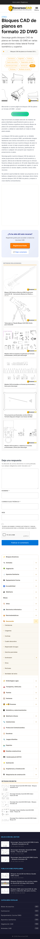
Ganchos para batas (12, 65)
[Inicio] (3, 51)
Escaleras (7, 734)
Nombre (5, 490)
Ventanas (7, 698)
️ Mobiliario (8, 592)
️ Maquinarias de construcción (14, 774)
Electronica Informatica (12, 610)
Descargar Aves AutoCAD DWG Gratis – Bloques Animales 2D (24, 858)
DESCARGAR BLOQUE (20, 114)
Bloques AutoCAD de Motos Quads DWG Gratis (23, 874)
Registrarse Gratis (20, 246)
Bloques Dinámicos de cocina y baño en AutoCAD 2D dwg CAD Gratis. (24, 882)
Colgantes (21, 58)
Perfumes (12, 69)
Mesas (5, 598)
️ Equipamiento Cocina (11, 580)
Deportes (7, 745)
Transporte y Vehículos (12, 687)
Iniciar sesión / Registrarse (20, 2)
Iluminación (8, 763)
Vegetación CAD (7, 924)
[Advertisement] (20, 205)
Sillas (6, 604)
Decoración (8, 621)
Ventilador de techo (24, 69)
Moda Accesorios (7, 906)
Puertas (7, 693)
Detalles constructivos (12, 751)
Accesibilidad (9, 586)
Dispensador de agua (27, 62)
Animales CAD (6, 928)
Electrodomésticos (10, 615)
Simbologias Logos (11, 681)
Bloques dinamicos (11, 557)
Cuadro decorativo (12, 62)
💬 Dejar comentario (20, 252)
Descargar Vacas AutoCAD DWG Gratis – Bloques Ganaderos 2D (25, 843)
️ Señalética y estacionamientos (14, 710)
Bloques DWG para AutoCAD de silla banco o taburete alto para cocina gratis (24, 890)
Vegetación (8, 568)
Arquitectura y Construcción (14, 769)
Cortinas (29, 58)
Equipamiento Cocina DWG (11, 915)
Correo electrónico (11, 501)
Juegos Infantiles (10, 739)
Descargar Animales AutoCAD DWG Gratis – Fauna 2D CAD (23, 850)
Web (3, 512)
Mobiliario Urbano (10, 716)
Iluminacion (24, 65)
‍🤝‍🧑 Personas (9, 704)
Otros (4, 16)
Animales (7, 563)
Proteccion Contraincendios (14, 728)
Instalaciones (9, 722)
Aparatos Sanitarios (11, 574)
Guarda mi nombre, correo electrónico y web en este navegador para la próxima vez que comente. (19, 527)
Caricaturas (11, 58)
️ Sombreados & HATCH (12, 757)
